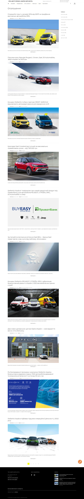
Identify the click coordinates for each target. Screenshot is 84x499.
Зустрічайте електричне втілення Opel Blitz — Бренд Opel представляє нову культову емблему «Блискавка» (29, 238)
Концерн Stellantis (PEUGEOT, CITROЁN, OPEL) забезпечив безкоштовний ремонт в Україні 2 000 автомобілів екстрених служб (31, 283)
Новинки (62, 30)
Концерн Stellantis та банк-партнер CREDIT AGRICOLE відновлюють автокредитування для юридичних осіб (28, 103)
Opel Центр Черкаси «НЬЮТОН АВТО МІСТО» (20, 1)
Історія (62, 35)
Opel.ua (16, 492)
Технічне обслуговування (25, 287)
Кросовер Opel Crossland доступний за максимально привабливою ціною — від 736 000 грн (28, 147)
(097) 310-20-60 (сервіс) (64, 1)
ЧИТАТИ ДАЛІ (32, 96)
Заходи (62, 22)
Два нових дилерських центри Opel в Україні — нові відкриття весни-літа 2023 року (31, 330)
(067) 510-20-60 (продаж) (64, 0)
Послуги (22, 106)
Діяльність (63, 37)
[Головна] (8, 4)
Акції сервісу (63, 17)
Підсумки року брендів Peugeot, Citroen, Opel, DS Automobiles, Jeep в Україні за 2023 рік (31, 58)
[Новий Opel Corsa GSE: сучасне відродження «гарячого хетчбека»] (56, 479)
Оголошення (23, 18)
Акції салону (63, 14)
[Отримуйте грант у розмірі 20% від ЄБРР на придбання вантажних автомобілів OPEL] (33, 33)
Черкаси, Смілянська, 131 (47, 1)
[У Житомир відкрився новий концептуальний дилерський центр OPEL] (56, 475)
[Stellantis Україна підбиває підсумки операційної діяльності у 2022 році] (33, 438)
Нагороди (63, 32)
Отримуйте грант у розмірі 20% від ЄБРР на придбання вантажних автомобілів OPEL (29, 15)
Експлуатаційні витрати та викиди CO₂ (15, 488)
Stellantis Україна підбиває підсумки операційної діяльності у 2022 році (33, 420)
